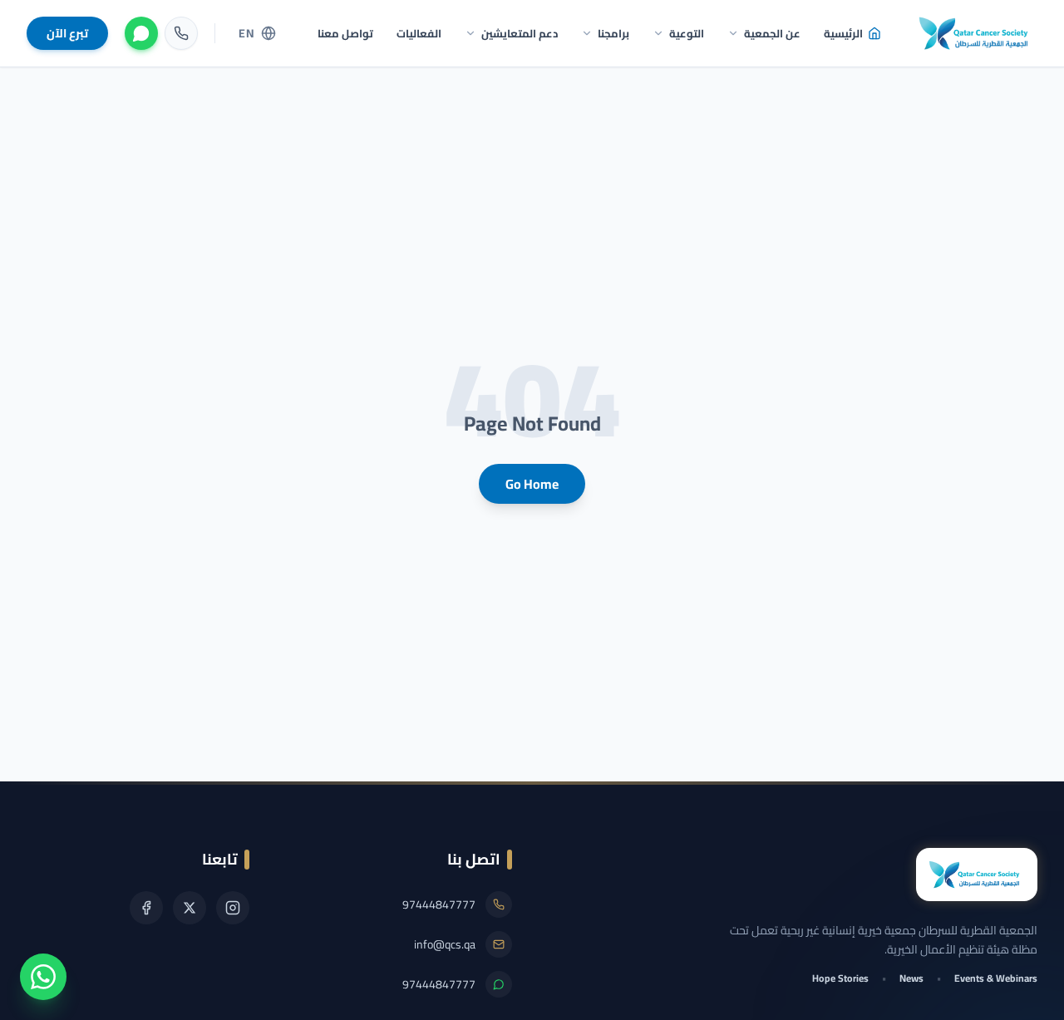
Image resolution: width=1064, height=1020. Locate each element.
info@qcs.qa (444, 944)
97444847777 (438, 904)
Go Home (532, 483)
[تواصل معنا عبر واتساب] (43, 976)
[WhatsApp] (141, 33)
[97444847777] (181, 33)
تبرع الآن (67, 33)
